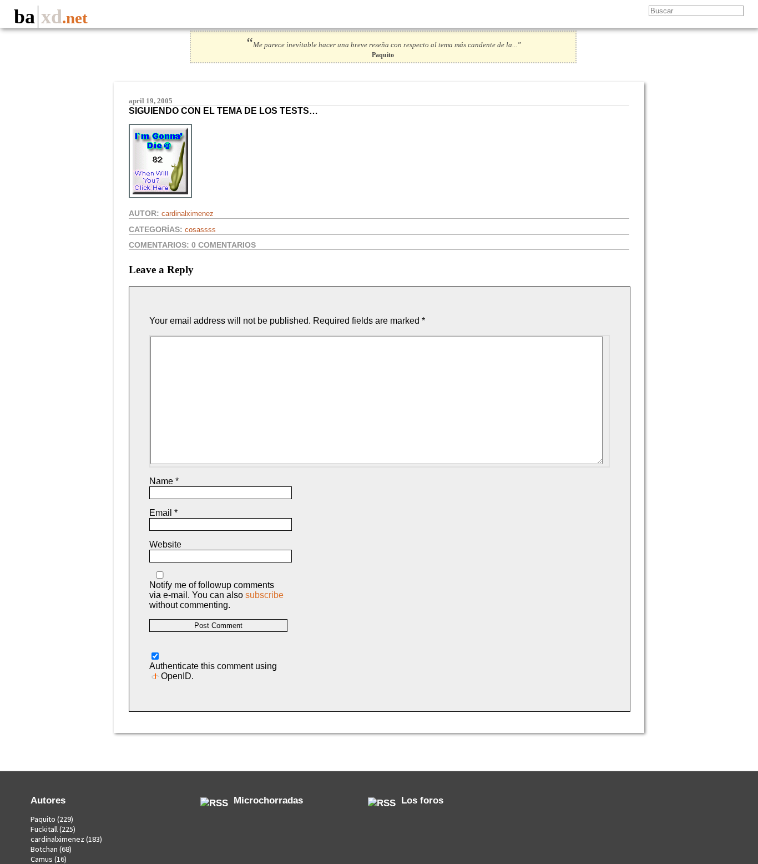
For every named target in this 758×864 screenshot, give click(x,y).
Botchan (44, 849)
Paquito (43, 819)
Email (163, 513)
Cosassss (200, 229)
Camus (42, 859)
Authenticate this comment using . (213, 671)
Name (164, 481)
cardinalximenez (187, 213)
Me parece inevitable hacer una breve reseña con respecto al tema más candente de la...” (383, 45)
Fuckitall (44, 829)
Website (165, 544)
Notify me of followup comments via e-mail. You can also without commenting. (216, 595)
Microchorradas (268, 800)
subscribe (264, 595)
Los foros (422, 800)
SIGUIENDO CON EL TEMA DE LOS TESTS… (223, 110)
